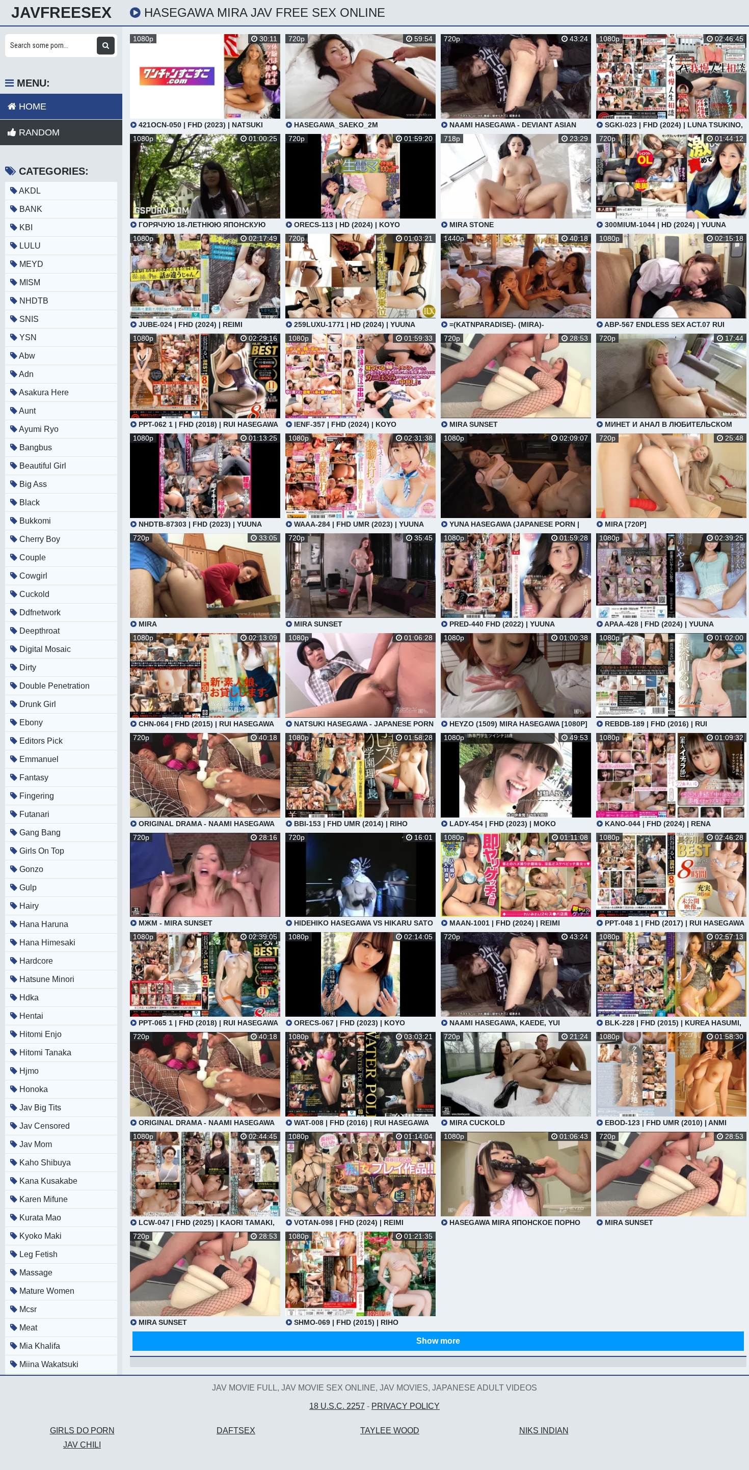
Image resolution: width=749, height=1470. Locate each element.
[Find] (106, 46)
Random (38, 132)
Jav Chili (82, 1444)
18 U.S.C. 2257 (337, 1406)
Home (31, 106)
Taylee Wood (389, 1430)
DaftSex (236, 1430)
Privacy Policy (405, 1406)
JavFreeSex (61, 12)
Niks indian (544, 1430)
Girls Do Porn (82, 1430)
